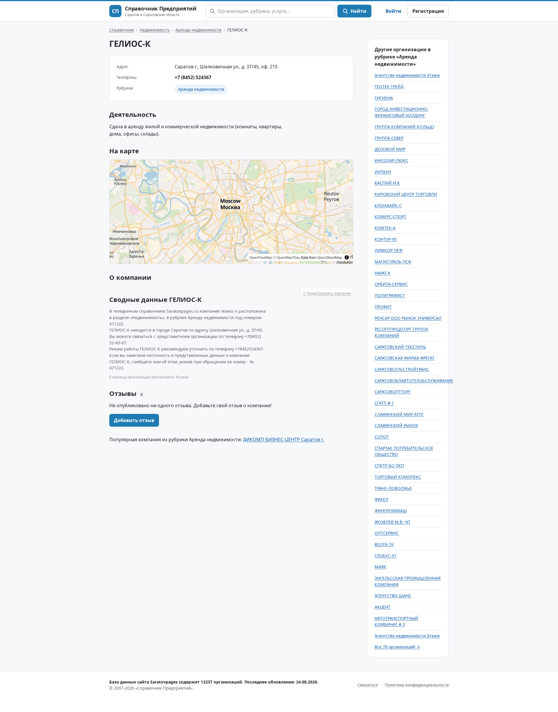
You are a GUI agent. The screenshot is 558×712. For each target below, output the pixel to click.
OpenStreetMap (329, 257)
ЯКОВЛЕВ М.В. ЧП (392, 522)
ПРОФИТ (383, 306)
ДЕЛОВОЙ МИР (390, 149)
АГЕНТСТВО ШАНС (393, 595)
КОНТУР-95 (386, 239)
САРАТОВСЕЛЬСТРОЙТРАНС (402, 369)
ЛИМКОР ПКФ (389, 250)
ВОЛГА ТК (384, 544)
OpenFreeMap (260, 257)
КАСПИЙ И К (387, 183)
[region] (231, 212)
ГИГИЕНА (384, 98)
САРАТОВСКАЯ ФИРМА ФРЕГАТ (404, 358)
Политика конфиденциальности (417, 685)
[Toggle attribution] (346, 257)
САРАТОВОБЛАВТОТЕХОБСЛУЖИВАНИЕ (414, 380)
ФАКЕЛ (381, 499)
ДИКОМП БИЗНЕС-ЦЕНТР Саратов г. (283, 439)
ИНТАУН (383, 172)
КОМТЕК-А (385, 228)
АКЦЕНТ (382, 607)
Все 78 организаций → (397, 646)
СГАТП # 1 (384, 403)
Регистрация (428, 11)
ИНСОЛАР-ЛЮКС (391, 160)
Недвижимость (155, 30)
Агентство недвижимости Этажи (407, 75)
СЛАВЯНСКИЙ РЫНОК (396, 425)
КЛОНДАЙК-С (388, 205)
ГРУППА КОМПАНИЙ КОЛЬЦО (404, 126)
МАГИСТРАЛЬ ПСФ (393, 261)
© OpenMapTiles (286, 257)
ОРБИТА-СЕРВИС (391, 284)
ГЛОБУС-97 (385, 555)
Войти (393, 11)
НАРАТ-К (383, 273)
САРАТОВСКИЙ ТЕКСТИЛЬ (400, 347)
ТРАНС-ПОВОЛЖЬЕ (393, 488)
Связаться (367, 685)
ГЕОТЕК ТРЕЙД (389, 86)
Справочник (121, 30)
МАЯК (380, 566)
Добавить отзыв (134, 420)
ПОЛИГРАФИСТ (390, 295)
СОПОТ (382, 436)
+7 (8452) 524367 (193, 77)
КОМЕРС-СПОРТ (390, 216)
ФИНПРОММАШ (391, 510)
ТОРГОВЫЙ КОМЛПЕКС (398, 477)
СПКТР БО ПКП (389, 465)
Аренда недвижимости (198, 30)
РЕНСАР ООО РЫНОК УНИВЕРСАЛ (408, 318)
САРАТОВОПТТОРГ (393, 391)
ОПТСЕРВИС (387, 533)
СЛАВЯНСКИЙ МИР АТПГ (399, 414)
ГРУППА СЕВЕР (389, 138)
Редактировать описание (327, 293)
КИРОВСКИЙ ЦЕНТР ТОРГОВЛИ (406, 194)
